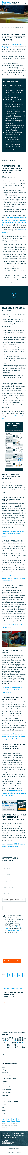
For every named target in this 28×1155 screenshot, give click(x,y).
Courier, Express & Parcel (18, 26)
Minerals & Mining (6, 1089)
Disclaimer (10, 1150)
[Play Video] (14, 295)
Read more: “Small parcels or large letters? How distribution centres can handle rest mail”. (14, 578)
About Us (4, 1110)
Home (3, 26)
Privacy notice (11, 1152)
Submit (6, 961)
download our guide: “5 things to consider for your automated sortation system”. (14, 793)
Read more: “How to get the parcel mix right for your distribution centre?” (13, 533)
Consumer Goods (6, 1087)
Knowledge (8, 26)
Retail (3, 1098)
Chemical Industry (6, 1075)
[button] (9, 975)
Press (3, 1107)
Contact (4, 1113)
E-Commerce (5, 1081)
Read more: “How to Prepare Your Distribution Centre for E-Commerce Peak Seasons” (13, 689)
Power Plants (5, 1095)
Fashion (4, 1084)
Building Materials (6, 1070)
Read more (7, 1003)
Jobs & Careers (5, 1105)
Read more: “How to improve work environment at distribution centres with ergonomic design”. (13, 736)
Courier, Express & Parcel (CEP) (9, 1078)
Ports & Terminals (6, 1092)
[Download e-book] (14, 805)
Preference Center (14, 930)
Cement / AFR (5, 1073)
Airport (3, 1067)
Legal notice (18, 1150)
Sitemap (19, 1152)
